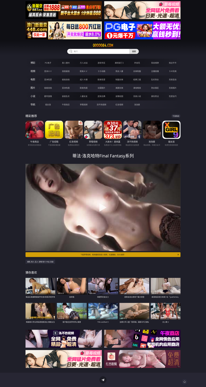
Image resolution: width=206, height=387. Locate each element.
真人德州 (66, 63)
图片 (33, 87)
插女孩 (48, 104)
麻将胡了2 (119, 63)
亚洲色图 (66, 88)
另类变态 (173, 79)
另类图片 (173, 88)
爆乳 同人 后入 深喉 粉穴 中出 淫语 (40, 262)
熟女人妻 (119, 71)
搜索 (134, 51)
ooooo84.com (103, 45)
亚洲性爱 (48, 79)
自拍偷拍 (66, 71)
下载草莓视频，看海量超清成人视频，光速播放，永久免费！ (103, 254)
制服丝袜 (119, 79)
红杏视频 (119, 104)
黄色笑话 (155, 96)
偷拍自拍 (66, 79)
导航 (33, 104)
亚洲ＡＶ (48, 71)
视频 (33, 71)
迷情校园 (119, 96)
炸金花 (137, 63)
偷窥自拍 (48, 88)
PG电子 (48, 63)
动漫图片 (101, 88)
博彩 (33, 62)
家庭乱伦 (66, 96)
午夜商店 (66, 104)
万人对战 (84, 63)
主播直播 (155, 71)
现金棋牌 (155, 63)
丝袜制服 (137, 71)
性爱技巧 (173, 96)
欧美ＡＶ (84, 71)
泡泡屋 (137, 104)
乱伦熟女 (155, 79)
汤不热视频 (101, 104)
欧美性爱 (101, 79)
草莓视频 (84, 104)
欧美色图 (84, 88)
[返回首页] (184, 382)
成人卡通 (84, 79)
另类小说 (137, 96)
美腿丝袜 (119, 88)
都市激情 (48, 96)
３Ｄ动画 (101, 71)
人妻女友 (84, 96)
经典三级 (137, 79)
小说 (33, 96)
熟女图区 (155, 88)
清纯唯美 (137, 88)
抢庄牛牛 (173, 63)
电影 (33, 79)
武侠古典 (101, 96)
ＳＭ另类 (173, 71)
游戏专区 (101, 63)
